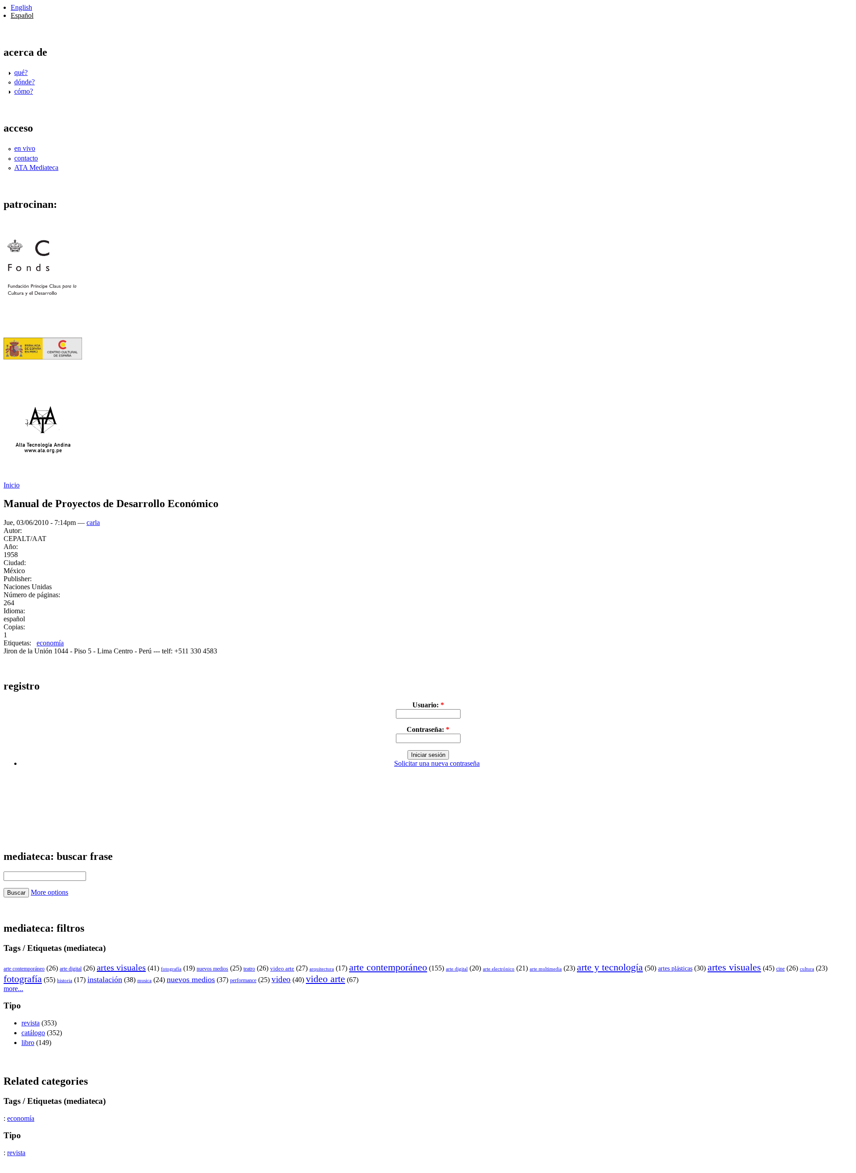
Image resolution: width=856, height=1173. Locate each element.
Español (22, 15)
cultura (807, 968)
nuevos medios (212, 969)
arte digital (71, 969)
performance (243, 980)
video (281, 979)
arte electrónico (498, 968)
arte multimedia (546, 968)
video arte (282, 968)
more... (13, 988)
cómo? (23, 91)
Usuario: (428, 705)
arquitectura (321, 968)
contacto (26, 158)
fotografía (171, 968)
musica (144, 980)
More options (49, 892)
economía (50, 643)
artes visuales (121, 967)
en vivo (24, 148)
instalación (104, 979)
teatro (249, 969)
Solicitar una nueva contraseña (437, 763)
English (21, 7)
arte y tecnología (610, 967)
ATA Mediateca (36, 167)
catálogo (33, 1033)
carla (93, 522)
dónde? (24, 82)
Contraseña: (428, 729)
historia (64, 980)
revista (30, 1023)
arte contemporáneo (24, 969)
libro (27, 1042)
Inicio (12, 485)
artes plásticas (675, 968)
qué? (21, 72)
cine (780, 969)
